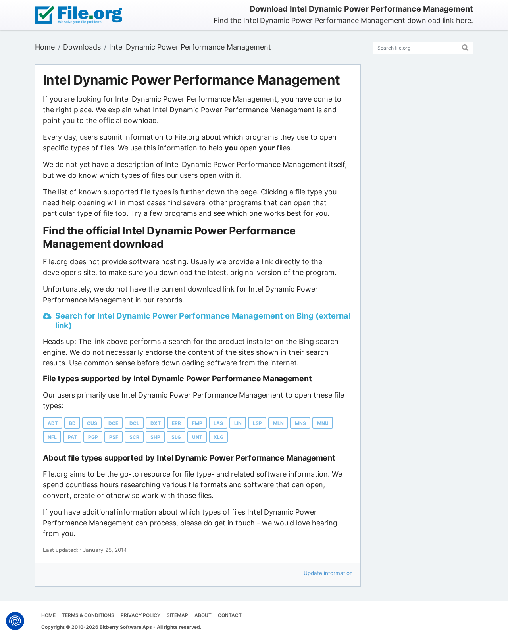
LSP (257, 423)
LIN (238, 423)
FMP (197, 423)
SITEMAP (177, 615)
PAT (72, 437)
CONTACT (230, 615)
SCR (134, 437)
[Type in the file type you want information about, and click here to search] (465, 46)
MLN (278, 423)
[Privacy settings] (15, 621)
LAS (218, 423)
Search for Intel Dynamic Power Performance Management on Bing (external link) (202, 320)
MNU (323, 423)
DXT (155, 423)
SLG (176, 437)
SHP (155, 437)
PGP (93, 437)
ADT (53, 423)
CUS (92, 423)
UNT (197, 437)
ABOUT (203, 615)
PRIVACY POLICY (140, 615)
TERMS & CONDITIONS (88, 615)
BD (72, 423)
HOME (48, 615)
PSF (113, 437)
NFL (52, 437)
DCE (113, 423)
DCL (134, 423)
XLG (218, 437)
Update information (328, 573)
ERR (176, 423)
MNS (300, 423)
